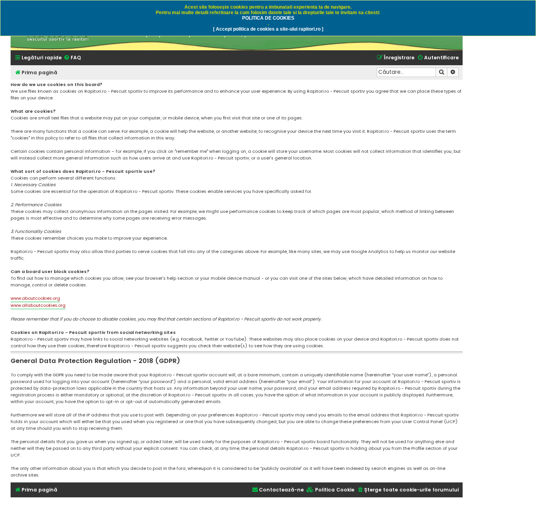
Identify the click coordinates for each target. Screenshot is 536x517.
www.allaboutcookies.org (38, 305)
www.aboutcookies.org (35, 298)
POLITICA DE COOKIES (268, 18)
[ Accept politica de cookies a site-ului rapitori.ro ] (268, 29)
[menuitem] (72, 58)
